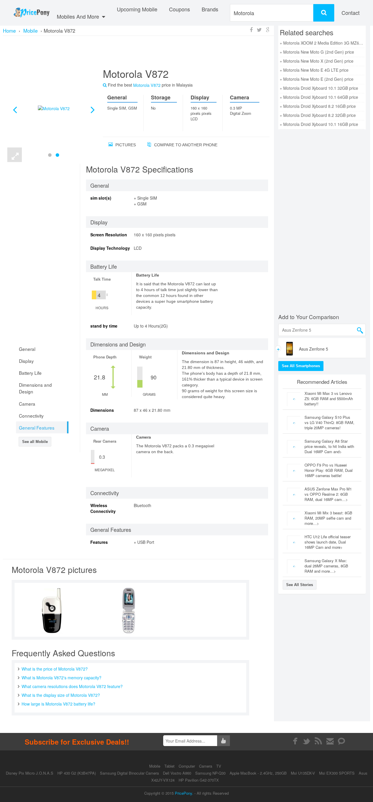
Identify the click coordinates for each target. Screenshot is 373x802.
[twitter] (307, 741)
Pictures (125, 145)
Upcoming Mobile (137, 9)
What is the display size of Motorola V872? (61, 695)
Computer (187, 766)
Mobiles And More (79, 16)
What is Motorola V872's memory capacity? (61, 677)
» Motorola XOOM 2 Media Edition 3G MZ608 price (322, 43)
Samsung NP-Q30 (210, 773)
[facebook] (295, 741)
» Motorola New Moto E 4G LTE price (314, 70)
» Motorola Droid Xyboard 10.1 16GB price (319, 124)
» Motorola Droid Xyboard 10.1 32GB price (319, 88)
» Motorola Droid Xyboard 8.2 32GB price (318, 115)
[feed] (318, 741)
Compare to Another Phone (185, 145)
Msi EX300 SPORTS (337, 773)
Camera (206, 766)
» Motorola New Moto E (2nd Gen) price (316, 79)
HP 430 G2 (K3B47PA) (76, 773)
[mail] (330, 741)
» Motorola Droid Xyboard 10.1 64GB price (319, 97)
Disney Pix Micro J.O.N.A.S (29, 773)
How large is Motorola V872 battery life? (58, 704)
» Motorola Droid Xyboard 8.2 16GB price (318, 106)
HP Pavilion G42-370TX (199, 780)
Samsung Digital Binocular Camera (129, 773)
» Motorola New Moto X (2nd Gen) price (316, 61)
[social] (342, 741)
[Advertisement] (138, 51)
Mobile (155, 766)
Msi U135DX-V (303, 773)
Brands (210, 9)
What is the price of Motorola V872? (55, 669)
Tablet (170, 766)
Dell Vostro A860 (177, 773)
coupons (179, 9)
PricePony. (184, 793)
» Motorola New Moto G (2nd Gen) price (317, 52)
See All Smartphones (301, 366)
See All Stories (299, 585)
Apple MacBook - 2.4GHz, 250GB (258, 773)
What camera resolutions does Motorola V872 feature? (72, 686)
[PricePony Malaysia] (31, 13)
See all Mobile (35, 441)
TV (218, 766)
